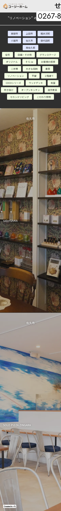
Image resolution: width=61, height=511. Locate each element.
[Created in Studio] (9, 506)
